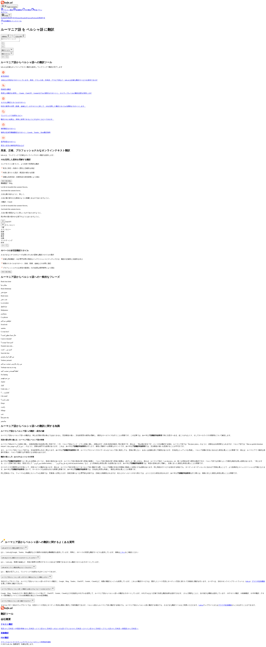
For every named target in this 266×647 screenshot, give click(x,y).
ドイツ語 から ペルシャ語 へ (11, 507)
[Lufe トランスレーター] (133, 3)
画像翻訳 (19, 10)
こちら (122, 552)
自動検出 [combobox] (4, 36)
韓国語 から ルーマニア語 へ (11, 505)
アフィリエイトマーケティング (12, 642)
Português (35, 18)
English (3, 18)
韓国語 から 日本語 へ (130, 628)
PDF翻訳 (28, 10)
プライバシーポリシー (32, 642)
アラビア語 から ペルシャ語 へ (12, 534)
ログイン (4, 12)
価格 (49, 642)
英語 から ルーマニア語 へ (10, 492)
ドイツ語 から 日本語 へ (45, 628)
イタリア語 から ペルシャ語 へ (12, 525)
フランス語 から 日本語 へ (112, 628)
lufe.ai (248, 581)
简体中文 (42, 18)
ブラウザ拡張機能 (258, 581)
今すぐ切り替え (6, 181)
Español (23, 18)
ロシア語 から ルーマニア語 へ (12, 531)
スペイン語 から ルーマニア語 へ (13, 514)
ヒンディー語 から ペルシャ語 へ (13, 538)
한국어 (13, 18)
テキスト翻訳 (8, 10)
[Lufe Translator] (133, 608)
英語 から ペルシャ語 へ (10, 490)
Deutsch (18, 18)
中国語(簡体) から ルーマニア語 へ (13, 497)
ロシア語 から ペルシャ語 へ (11, 529)
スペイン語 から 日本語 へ (93, 628)
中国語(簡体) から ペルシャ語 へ (13, 494)
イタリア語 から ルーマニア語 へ (13, 527)
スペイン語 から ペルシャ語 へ (12, 512)
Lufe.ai (201, 605)
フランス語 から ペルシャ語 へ (12, 516)
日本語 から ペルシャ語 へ (10, 499)
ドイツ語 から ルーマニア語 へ (12, 510)
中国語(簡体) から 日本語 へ (25, 628)
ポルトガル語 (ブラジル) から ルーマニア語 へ (18, 523)
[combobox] (7, 49)
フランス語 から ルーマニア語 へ (13, 518)
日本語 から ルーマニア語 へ (11, 501)
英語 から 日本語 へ (8, 628)
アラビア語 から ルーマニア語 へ (13, 536)
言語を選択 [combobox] (18, 36)
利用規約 (44, 642)
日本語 (8, 18)
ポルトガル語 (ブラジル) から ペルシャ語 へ (17, 520)
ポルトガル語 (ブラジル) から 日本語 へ (68, 628)
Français (29, 18)
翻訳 (3, 46)
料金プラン (38, 10)
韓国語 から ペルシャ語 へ (10, 503)
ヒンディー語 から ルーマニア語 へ (14, 540)
